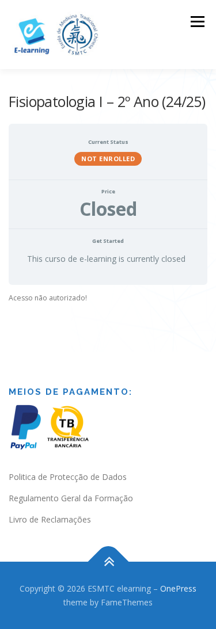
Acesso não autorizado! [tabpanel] (48, 298)
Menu (196, 21)
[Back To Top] (108, 561)
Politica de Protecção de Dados (68, 476)
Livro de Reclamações (50, 519)
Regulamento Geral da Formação (71, 498)
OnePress (178, 588)
